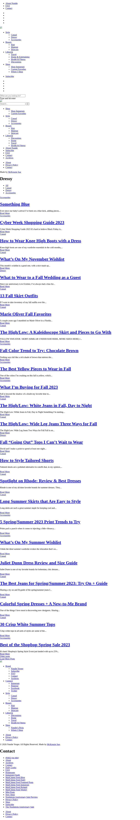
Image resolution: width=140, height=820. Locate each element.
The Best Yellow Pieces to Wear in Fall (35, 368)
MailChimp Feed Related (16, 787)
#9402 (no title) (12, 758)
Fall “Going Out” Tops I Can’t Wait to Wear (41, 442)
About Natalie (11, 3)
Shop (7, 64)
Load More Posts (7, 659)
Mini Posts (10, 792)
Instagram (15, 683)
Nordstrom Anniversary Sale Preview (21, 797)
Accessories (16, 40)
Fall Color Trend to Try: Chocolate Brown (39, 350)
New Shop (10, 794)
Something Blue (15, 204)
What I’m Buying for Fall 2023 (29, 387)
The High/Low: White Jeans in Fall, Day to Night (46, 405)
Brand (8, 666)
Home (13, 140)
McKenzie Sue (14, 172)
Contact (8, 8)
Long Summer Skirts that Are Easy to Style (40, 501)
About (8, 162)
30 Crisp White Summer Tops (27, 624)
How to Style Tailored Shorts (27, 460)
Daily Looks (10, 767)
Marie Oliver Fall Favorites (25, 314)
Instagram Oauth (12, 775)
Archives (9, 158)
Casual (14, 35)
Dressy (14, 37)
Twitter (14, 691)
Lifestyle (9, 52)
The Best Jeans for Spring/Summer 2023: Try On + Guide (53, 583)
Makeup (14, 47)
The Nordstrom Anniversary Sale (19, 807)
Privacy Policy (11, 165)
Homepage (10, 772)
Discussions (16, 62)
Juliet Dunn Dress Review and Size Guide (38, 562)
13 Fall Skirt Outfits (19, 295)
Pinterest (14, 686)
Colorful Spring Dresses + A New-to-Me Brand (43, 603)
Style (7, 32)
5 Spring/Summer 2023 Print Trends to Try (40, 521)
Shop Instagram (17, 67)
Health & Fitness (18, 59)
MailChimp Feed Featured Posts (19, 782)
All (6, 185)
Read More (5, 213)
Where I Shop (17, 72)
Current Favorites (18, 69)
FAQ (7, 6)
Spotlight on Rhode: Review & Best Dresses (40, 480)
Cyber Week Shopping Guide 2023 (32, 222)
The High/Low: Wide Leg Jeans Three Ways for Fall (48, 423)
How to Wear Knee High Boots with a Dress (40, 240)
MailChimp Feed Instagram (17, 785)
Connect (9, 681)
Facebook (15, 688)
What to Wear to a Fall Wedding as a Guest (40, 277)
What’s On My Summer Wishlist (30, 542)
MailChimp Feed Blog (15, 777)
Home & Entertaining (20, 57)
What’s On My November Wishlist (32, 259)
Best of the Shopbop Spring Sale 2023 (35, 644)
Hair (13, 44)
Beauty (8, 42)
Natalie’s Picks (17, 728)
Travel (13, 54)
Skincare (14, 49)
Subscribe (9, 76)
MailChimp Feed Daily (15, 780)
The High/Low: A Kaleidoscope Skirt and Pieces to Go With (55, 332)
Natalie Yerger (17, 668)
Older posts (5, 656)
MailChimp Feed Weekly (16, 790)
